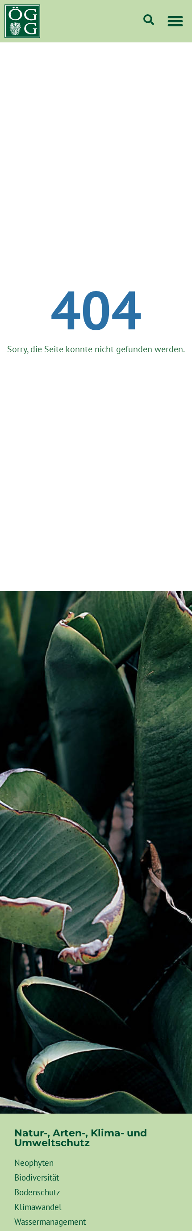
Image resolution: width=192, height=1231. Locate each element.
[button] (175, 21)
